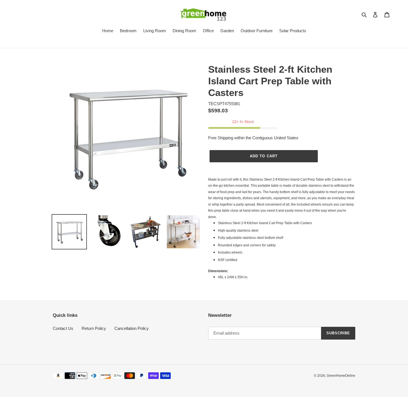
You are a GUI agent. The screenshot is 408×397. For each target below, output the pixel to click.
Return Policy (94, 328)
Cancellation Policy (131, 328)
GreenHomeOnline (341, 376)
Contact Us (63, 328)
